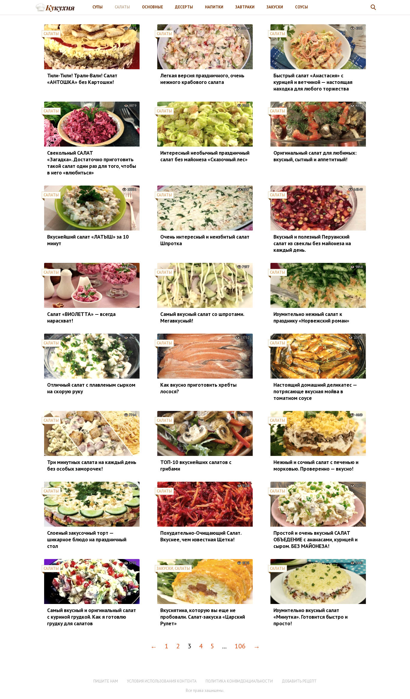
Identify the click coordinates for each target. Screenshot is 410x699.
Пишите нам (105, 681)
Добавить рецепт (299, 681)
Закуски (275, 7)
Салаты (122, 7)
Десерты (184, 7)
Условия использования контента (162, 681)
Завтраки (245, 7)
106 (240, 646)
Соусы (301, 7)
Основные (152, 7)
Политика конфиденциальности (239, 681)
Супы (97, 7)
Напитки (214, 7)
